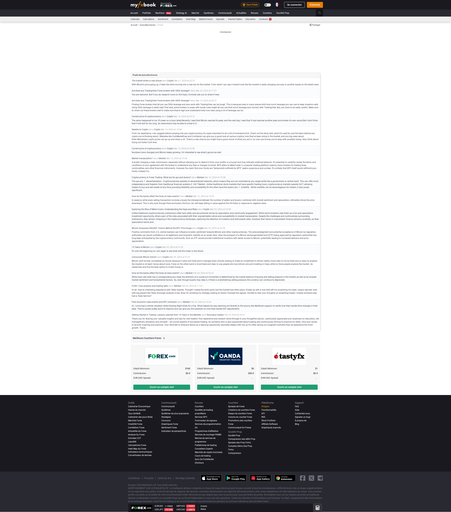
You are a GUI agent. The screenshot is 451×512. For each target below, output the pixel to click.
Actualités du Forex (137, 431)
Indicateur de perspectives (173, 431)
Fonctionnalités (268, 410)
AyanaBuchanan (149, 75)
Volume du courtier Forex (240, 417)
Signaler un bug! (302, 417)
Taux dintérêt (134, 413)
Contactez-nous (302, 413)
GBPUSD (180, 506)
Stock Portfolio (268, 420)
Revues (254, 13)
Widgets (265, 406)
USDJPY (159, 509)
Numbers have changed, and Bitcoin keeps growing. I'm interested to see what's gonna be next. (177, 152)
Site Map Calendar (185, 478)
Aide (297, 410)
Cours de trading (203, 456)
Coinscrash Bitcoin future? (144, 257)
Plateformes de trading (206, 445)
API (263, 413)
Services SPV (201, 417)
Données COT (134, 438)
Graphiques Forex (169, 424)
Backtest (163, 13)
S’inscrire (315, 4)
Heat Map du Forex (137, 449)
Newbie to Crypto (140, 129)
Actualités (241, 13)
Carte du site (164, 478)
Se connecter (294, 4)
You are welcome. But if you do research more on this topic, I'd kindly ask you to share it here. (176, 94)
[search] (321, 13)
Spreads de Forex (236, 406)
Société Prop (282, 13)
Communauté (225, 13)
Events (204, 506)
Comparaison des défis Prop (241, 439)
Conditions (134, 478)
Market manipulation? (142, 158)
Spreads (220, 19)
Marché (195, 13)
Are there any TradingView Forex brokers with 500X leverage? (161, 91)
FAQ (297, 406)
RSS (263, 417)
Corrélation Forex (136, 427)
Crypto (170, 80)
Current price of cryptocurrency (146, 116)
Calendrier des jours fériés (140, 417)
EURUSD (159, 506)
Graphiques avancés (271, 427)
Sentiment (163, 19)
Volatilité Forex (135, 424)
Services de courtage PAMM (208, 434)
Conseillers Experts (204, 449)
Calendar (135, 19)
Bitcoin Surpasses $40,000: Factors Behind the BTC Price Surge (161, 228)
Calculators (148, 19)
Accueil (134, 13)
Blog (297, 424)
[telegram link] (320, 478)
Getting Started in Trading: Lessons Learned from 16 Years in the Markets (166, 315)
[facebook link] (302, 478)
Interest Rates (235, 19)
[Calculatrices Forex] (317, 508)
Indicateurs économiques (140, 452)
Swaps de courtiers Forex (240, 413)
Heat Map (191, 19)
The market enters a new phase (146, 80)
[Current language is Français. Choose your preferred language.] (277, 4)
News (203, 509)
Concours (166, 420)
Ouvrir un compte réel (162, 387)
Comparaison (234, 453)
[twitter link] (311, 478)
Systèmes (209, 13)
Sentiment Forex (169, 427)
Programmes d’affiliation (206, 431)
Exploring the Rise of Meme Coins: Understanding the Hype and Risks (164, 209)
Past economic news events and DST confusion (154, 302)
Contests (265, 19)
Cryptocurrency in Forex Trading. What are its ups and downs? (161, 177)
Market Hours (206, 19)
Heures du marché (137, 410)
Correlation (177, 19)
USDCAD (180, 509)
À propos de (300, 420)
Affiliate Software (269, 424)
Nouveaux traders (215, 315)
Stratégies (166, 417)
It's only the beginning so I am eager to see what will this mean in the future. (168, 251)
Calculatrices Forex (137, 445)
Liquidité (132, 441)
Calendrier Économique (139, 406)
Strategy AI (181, 13)
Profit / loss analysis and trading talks (150, 286)
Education (250, 19)
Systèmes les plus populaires (175, 413)
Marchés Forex (135, 420)
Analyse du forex (136, 434)
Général (162, 158)
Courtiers (267, 13)
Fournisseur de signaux (206, 420)
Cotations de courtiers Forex (241, 410)
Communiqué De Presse (239, 427)
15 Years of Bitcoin (141, 247)
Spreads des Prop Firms (239, 442)
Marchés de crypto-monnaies (208, 452)
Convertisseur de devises (140, 455)
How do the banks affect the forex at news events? (156, 196)
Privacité (148, 478)
